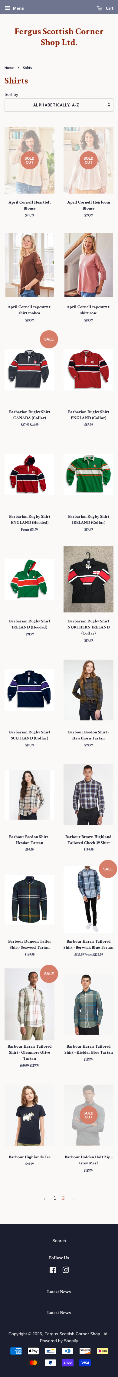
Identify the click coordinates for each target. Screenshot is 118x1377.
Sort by (11, 94)
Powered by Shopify (59, 1341)
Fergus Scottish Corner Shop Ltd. (59, 37)
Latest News (59, 1292)
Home (9, 67)
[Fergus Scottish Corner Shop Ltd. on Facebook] (52, 1271)
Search (59, 1240)
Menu (18, 8)
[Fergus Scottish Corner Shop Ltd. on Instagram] (65, 1271)
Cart (109, 8)
